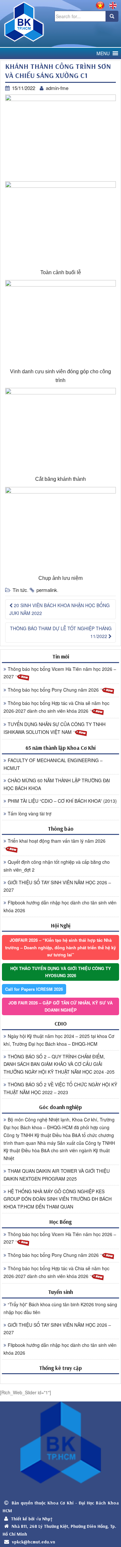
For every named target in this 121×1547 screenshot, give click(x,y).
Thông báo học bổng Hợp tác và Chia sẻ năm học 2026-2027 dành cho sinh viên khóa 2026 (56, 707)
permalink (46, 589)
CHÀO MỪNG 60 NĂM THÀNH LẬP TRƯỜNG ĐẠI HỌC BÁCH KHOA (57, 784)
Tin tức (20, 589)
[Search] (112, 16)
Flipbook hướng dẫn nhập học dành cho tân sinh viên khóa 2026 (60, 906)
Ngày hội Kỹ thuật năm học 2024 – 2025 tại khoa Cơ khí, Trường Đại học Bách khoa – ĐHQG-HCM (59, 1040)
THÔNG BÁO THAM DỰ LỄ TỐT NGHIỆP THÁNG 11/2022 (61, 632)
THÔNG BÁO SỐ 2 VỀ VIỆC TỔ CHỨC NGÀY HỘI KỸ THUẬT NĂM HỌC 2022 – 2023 (60, 1088)
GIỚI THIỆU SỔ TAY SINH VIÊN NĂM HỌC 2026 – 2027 (57, 886)
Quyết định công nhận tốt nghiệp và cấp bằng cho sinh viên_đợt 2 (57, 866)
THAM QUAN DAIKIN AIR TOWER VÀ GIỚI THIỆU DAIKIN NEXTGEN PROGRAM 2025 (57, 1175)
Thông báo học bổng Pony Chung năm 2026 (54, 689)
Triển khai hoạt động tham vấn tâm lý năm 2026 (57, 840)
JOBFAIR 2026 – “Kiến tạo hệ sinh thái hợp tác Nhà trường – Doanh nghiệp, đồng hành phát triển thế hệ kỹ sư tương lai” (60, 947)
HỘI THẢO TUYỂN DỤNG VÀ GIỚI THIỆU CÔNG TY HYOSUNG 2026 (60, 971)
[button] (103, 53)
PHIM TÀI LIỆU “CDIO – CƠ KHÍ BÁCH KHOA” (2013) (62, 801)
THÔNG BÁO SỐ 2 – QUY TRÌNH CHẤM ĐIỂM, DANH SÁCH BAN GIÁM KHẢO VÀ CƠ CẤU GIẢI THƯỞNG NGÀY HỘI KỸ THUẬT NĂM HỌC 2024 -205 (59, 1064)
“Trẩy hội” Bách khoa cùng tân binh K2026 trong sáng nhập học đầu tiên (60, 1308)
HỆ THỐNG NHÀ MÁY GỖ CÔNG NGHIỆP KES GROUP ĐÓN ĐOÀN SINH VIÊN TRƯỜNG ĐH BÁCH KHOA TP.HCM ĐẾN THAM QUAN (58, 1199)
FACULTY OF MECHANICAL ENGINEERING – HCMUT (53, 764)
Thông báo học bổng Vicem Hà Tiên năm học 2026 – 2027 (60, 673)
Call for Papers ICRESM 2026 (34, 989)
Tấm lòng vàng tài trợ (29, 813)
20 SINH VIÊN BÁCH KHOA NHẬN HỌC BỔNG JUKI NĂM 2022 (59, 609)
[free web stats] (60, 1378)
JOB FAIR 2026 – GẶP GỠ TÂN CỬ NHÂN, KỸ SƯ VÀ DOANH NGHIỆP (60, 1006)
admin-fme (57, 87)
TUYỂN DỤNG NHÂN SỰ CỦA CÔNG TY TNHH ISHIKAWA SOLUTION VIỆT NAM (55, 728)
